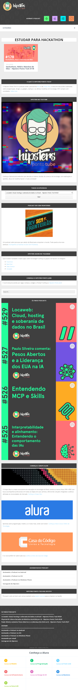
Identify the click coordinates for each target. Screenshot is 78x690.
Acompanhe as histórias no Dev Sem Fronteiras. (23, 244)
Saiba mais (14, 91)
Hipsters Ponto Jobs (55, 283)
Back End (9, 264)
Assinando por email (8, 638)
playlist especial (40, 596)
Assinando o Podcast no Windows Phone (63, 18)
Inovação (9, 269)
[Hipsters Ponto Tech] (14, 6)
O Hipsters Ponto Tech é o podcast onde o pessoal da (20, 86)
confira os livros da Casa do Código (37, 556)
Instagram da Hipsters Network (71, 18)
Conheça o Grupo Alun (35, 494)
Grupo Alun (47, 86)
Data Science (11, 266)
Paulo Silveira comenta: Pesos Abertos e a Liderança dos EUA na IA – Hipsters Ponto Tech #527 (35, 622)
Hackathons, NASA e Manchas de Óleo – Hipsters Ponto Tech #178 (20, 68)
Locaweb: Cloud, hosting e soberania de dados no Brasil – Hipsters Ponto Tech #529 (31, 617)
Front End (10, 262)
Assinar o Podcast (33, 18)
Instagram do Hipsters (11, 584)
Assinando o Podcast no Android (46, 18)
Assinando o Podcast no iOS (55, 18)
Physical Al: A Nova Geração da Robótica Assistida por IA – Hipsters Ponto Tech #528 (31, 619)
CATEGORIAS (7, 28)
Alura (38, 86)
